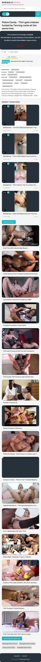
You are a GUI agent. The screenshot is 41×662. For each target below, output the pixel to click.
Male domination (7, 86)
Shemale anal (13, 77)
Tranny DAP (19, 80)
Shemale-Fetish (12, 74)
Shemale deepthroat (25, 77)
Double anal (28, 80)
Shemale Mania (25, 659)
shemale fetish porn (24, 647)
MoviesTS (17, 656)
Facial (16, 83)
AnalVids (11, 72)
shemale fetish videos (27, 644)
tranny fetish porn (8, 647)
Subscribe (20, 46)
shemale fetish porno (9, 644)
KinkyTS (24, 656)
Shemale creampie (8, 80)
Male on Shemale (7, 83)
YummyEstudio (20, 72)
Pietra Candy (15, 69)
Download (5, 61)
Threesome (24, 83)
